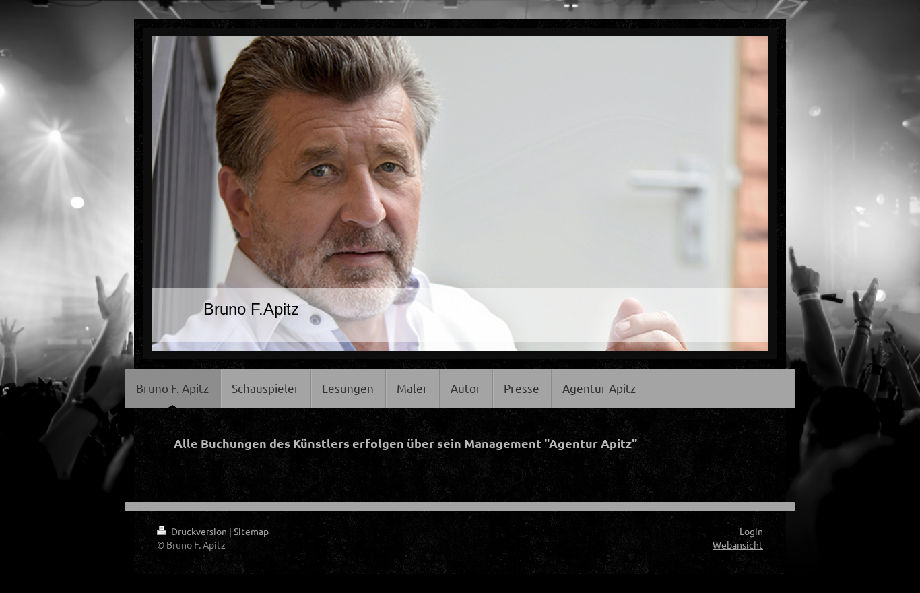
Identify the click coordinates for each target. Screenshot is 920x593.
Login (751, 531)
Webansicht (738, 544)
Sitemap (251, 531)
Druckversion (199, 531)
